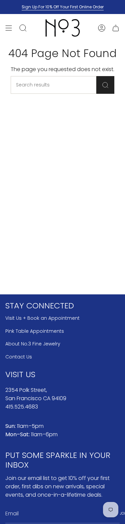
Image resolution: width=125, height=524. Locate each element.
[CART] (116, 28)
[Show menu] (8, 28)
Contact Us (18, 356)
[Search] (105, 85)
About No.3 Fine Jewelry (32, 343)
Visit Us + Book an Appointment (42, 318)
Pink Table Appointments (34, 331)
